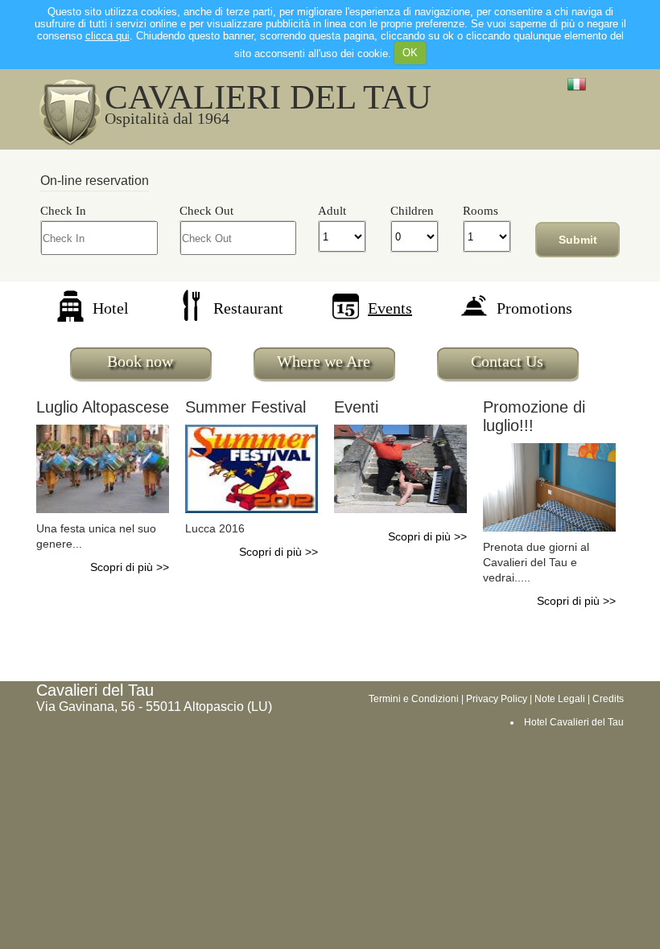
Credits (608, 699)
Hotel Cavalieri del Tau (574, 722)
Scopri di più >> (129, 567)
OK (410, 53)
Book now (140, 361)
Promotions (534, 308)
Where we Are (323, 361)
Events (390, 308)
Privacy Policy (496, 699)
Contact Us (507, 361)
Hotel (111, 308)
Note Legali (559, 699)
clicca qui (107, 36)
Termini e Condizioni (414, 699)
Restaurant (248, 308)
